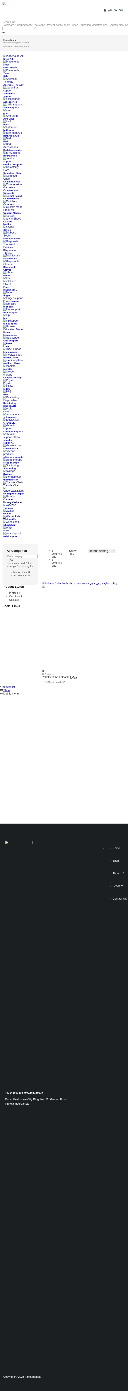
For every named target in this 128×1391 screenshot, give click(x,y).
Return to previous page (16, 46)
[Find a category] (11, 560)
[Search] (3, 32)
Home (6, 40)
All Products (21, 575)
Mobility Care (21, 572)
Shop (13, 40)
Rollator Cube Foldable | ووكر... (60, 677)
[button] (105, 10)
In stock (14, 592)
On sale (14, 599)
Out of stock (16, 596)
